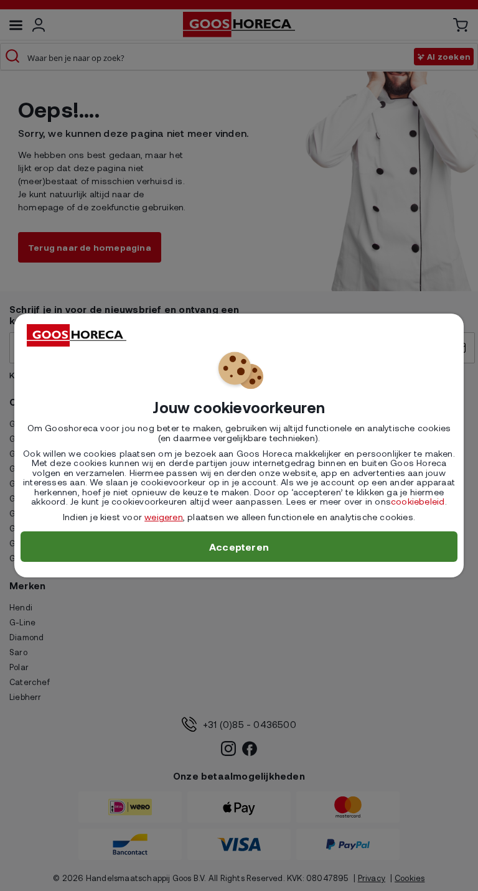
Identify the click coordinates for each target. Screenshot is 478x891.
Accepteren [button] (239, 547)
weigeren (163, 516)
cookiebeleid (417, 501)
